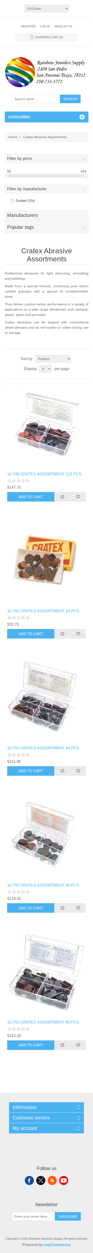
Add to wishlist (78, 497)
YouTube (63, 1180)
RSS (52, 1180)
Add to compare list (62, 497)
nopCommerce (57, 1245)
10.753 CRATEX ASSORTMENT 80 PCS (43, 1022)
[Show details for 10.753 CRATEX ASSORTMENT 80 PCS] (46, 973)
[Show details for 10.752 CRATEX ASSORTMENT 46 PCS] (46, 836)
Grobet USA (25, 201)
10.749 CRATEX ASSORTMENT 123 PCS (44, 474)
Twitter (40, 1180)
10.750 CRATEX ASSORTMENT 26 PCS (43, 611)
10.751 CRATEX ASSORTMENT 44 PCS (43, 748)
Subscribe (67, 1216)
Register (28, 26)
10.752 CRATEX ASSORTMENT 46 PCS (43, 885)
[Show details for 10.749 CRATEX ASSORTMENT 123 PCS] (46, 425)
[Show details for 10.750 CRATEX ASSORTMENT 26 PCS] (46, 562)
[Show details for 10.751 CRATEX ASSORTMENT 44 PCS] (46, 699)
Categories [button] (19, 117)
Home (12, 137)
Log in (45, 26)
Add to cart (31, 497)
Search (70, 99)
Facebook (29, 1180)
